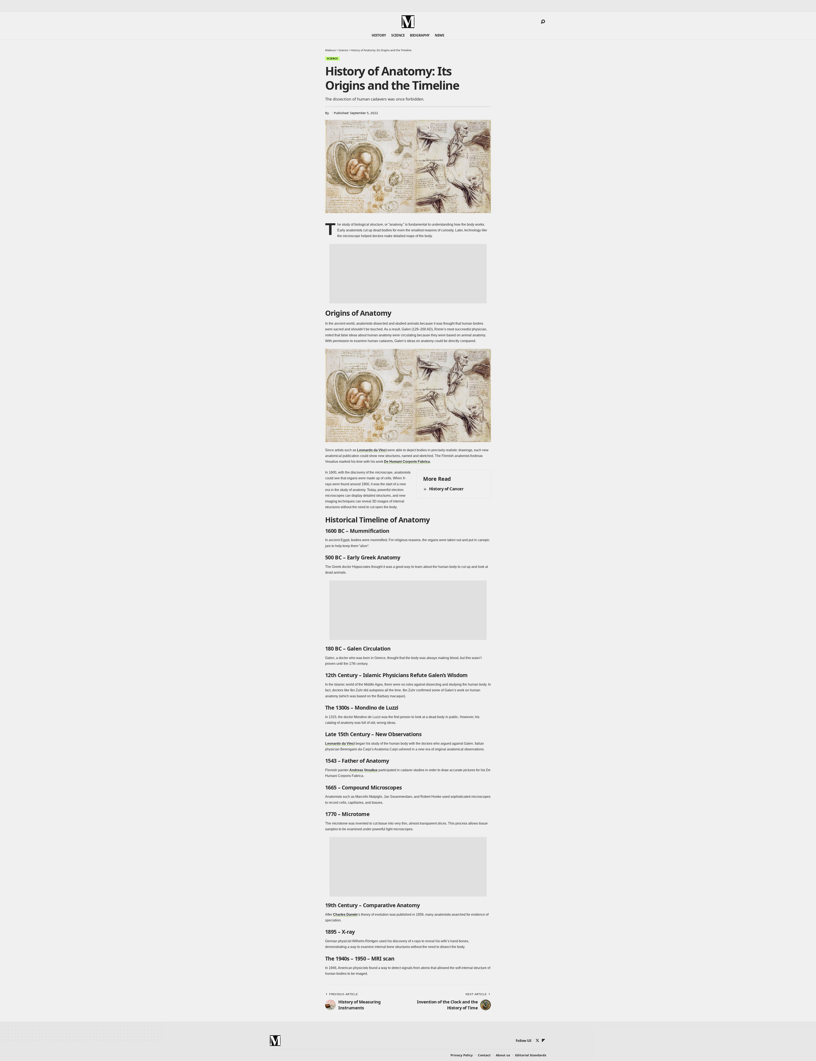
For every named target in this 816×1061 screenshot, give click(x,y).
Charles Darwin (345, 914)
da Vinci (348, 743)
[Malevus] (408, 21)
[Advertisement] (408, 273)
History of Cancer (446, 489)
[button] (543, 22)
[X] (537, 1040)
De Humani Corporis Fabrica (407, 461)
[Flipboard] (543, 1040)
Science (332, 58)
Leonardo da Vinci (372, 450)
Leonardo (333, 743)
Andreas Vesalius (363, 770)
